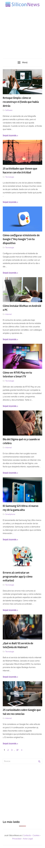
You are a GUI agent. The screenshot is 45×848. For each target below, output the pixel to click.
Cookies (36, 835)
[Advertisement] (22, 32)
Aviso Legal (28, 839)
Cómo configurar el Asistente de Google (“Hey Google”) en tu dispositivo (21, 239)
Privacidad (16, 839)
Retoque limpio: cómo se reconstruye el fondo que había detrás (21, 101)
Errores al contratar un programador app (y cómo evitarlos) (17, 576)
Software (8, 110)
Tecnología (9, 177)
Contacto (27, 835)
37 (17, 750)
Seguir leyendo (9, 135)
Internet (8, 314)
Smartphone (10, 514)
